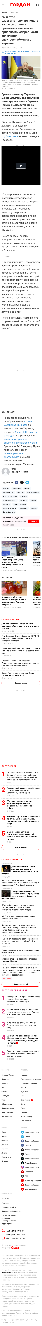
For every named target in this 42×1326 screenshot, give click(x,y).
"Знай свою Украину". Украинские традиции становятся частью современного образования (20, 663)
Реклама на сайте (9, 1207)
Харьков (5, 1149)
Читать (34, 521)
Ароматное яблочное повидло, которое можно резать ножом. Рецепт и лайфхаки (14, 601)
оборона (21, 492)
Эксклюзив (25, 1100)
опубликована (10, 136)
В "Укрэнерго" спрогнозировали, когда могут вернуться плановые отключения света (13, 562)
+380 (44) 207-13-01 (15, 1231)
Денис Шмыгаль (9, 512)
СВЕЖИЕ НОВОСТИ (12, 859)
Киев (4, 1132)
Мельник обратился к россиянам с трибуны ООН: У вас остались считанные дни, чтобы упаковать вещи (23, 820)
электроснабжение (10, 496)
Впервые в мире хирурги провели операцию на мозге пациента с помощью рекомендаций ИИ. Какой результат (20, 882)
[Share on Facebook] (16, 483)
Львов (4, 1136)
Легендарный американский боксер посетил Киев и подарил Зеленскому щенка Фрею (23, 790)
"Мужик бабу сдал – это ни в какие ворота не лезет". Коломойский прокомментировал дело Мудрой (18, 907)
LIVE (22, 1096)
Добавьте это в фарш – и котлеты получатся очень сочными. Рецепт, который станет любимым (23, 1012)
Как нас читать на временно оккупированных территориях (9, 1219)
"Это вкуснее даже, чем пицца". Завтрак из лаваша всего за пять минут (22, 1025)
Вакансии (5, 1199)
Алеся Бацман (31, 1163)
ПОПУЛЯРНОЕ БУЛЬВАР (15, 990)
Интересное (7, 1116)
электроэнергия (33, 492)
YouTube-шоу (26, 1116)
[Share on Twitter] (22, 483)
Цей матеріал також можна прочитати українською (22, 52)
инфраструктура (20, 504)
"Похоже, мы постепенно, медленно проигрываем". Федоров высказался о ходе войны (20, 804)
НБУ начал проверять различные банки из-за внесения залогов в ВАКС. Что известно (20, 941)
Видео (23, 1108)
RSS (26, 1176)
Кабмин (34, 508)
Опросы (24, 1112)
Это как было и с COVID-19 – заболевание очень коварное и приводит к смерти (20, 638)
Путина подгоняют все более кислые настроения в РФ (18, 674)
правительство (8, 492)
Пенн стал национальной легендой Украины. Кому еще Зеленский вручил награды (22, 1053)
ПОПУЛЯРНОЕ (9, 766)
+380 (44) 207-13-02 (15, 1234)
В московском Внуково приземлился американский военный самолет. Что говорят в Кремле (22, 835)
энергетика (17, 488)
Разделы (24, 1070)
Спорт (4, 1092)
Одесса (5, 1140)
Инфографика (7, 1112)
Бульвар (7, 577)
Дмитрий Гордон (32, 1132)
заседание (23, 508)
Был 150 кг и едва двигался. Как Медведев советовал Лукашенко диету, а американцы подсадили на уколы (22, 1039)
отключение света (10, 500)
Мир (3, 1087)
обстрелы (23, 500)
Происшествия (8, 1108)
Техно (4, 1100)
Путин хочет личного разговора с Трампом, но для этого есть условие (20, 626)
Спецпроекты (26, 1121)
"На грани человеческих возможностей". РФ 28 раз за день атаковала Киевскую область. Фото (20, 895)
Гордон (4, 12)
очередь (24, 496)
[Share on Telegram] (27, 483)
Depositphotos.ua (8, 1272)
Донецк (5, 1145)
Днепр (4, 1153)
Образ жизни (7, 1104)
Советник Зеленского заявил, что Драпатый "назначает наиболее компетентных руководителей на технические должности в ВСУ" (22, 776)
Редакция (5, 1203)
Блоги (23, 1087)
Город (4, 1127)
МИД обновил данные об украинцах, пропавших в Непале (18, 917)
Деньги (5, 1083)
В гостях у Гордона (29, 1083)
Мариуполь (6, 1157)
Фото (23, 1104)
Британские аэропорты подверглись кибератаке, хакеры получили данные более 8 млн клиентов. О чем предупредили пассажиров (19, 928)
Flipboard (29, 1172)
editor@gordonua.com (15, 1238)
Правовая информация (11, 1211)
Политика (5, 1079)
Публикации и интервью (31, 1079)
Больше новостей (21, 984)
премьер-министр (9, 508)
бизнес (27, 488)
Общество (14, 12)
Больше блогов (21, 683)
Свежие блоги (10, 619)
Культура (5, 1096)
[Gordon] (20, 5)
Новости (5, 1070)
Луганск (5, 1161)
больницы (6, 504)
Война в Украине (20, 570)
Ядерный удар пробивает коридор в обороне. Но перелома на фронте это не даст (21, 650)
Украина (6, 488)
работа (33, 500)
